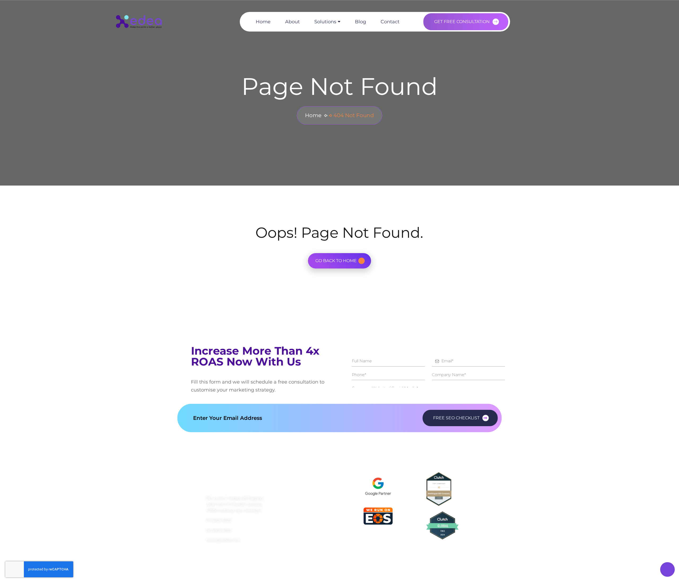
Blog (360, 22)
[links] (138, 22)
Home (263, 22)
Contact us (291, 536)
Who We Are (292, 492)
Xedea (253, 568)
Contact (390, 22)
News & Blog (292, 522)
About (292, 22)
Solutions (325, 22)
